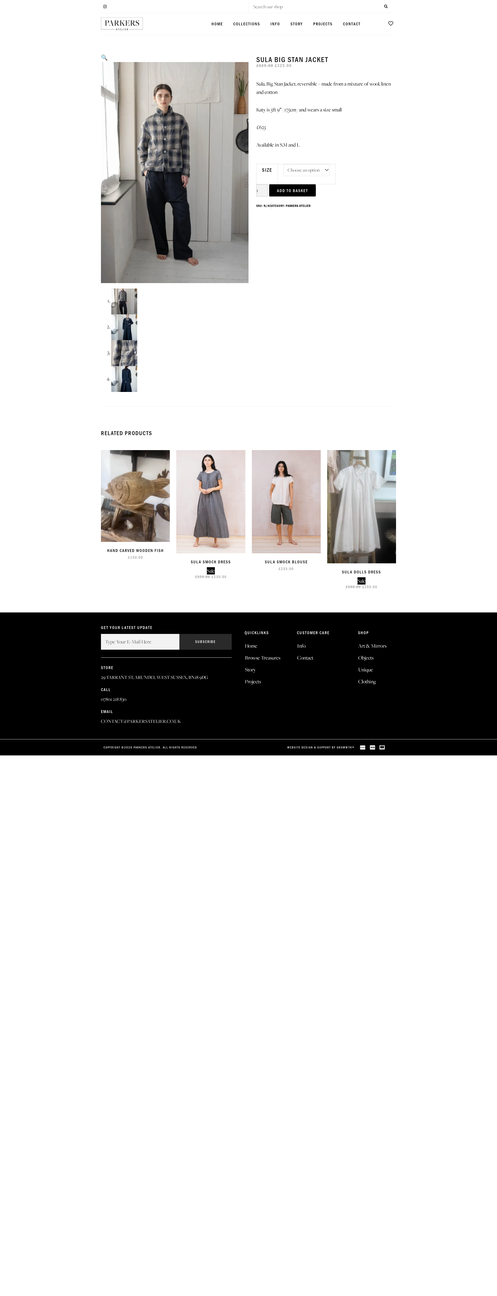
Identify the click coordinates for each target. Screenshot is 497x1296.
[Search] (385, 6)
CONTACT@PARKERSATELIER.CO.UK (141, 721)
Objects (366, 657)
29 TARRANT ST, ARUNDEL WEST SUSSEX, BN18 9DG (154, 677)
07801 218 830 (113, 699)
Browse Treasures (262, 657)
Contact (352, 23)
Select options (292, 507)
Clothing (367, 681)
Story (296, 23)
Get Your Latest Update (126, 627)
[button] (104, 57)
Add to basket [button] (142, 501)
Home (217, 23)
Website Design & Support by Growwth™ (321, 747)
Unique (365, 669)
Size (267, 169)
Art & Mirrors (372, 645)
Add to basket (292, 190)
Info (275, 23)
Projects (323, 23)
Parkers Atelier (298, 205)
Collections (246, 23)
